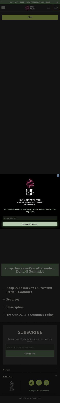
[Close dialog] (58, 176)
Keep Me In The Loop (30, 224)
